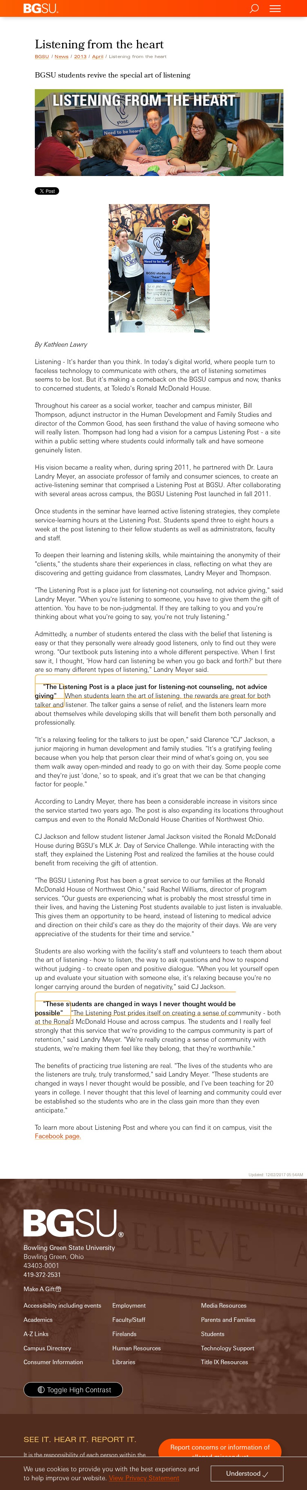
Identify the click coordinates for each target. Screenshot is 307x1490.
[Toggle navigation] (275, 8)
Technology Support (227, 1348)
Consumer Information (53, 1362)
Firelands (124, 1334)
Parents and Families (228, 1319)
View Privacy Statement (144, 1478)
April (97, 56)
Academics (38, 1319)
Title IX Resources (224, 1362)
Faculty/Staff (128, 1319)
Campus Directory (47, 1348)
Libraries (124, 1362)
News (62, 56)
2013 (80, 56)
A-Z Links (36, 1334)
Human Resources (136, 1348)
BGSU (42, 56)
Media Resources (224, 1305)
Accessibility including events (62, 1305)
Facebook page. (58, 1136)
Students (213, 1334)
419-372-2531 (42, 1274)
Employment (129, 1305)
